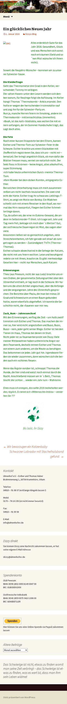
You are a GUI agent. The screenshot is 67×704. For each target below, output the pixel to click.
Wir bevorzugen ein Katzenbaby (25, 446)
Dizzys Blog (31, 34)
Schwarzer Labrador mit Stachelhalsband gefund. (37, 453)
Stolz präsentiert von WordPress (19, 697)
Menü (6, 16)
